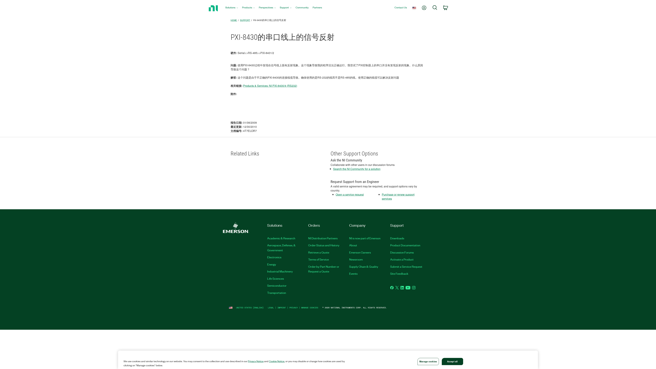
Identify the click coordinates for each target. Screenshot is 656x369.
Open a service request (350, 194)
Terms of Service (318, 259)
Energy (271, 264)
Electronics (274, 257)
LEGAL (271, 307)
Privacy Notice (256, 361)
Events (353, 273)
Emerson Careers (360, 252)
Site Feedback (399, 273)
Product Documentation (405, 245)
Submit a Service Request (406, 266)
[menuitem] (231, 8)
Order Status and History (323, 245)
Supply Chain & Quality (363, 266)
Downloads (397, 238)
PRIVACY (293, 307)
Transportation (276, 293)
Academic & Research (281, 238)
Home (234, 20)
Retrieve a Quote (318, 252)
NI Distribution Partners (323, 238)
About (353, 245)
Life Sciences (275, 278)
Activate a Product (402, 259)
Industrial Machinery (280, 271)
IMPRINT (281, 307)
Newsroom (356, 259)
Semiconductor (276, 285)
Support (245, 20)
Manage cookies (309, 307)
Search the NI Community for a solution (356, 169)
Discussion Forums (402, 252)
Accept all (452, 361)
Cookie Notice (276, 361)
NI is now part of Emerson (364, 238)
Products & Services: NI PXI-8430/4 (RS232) (270, 86)
